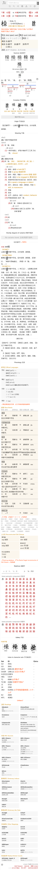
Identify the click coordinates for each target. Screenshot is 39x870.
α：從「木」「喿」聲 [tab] (10, 571)
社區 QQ (26, 866)
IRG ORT (23, 868)
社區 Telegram (18, 866)
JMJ (11, 31)
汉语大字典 (21, 29)
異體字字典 (4, 31)
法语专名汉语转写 (33, 868)
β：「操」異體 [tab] (29, 571)
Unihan (19, 700)
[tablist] (19, 571)
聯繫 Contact (34, 866)
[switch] (25, 69)
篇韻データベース (14, 517)
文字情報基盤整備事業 (23, 404)
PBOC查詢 (4, 29)
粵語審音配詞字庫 (8, 404)
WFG (24, 242)
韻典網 (25, 517)
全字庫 (29, 29)
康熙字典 (13, 29)
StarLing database (8, 560)
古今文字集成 (15, 868)
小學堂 (5, 517)
